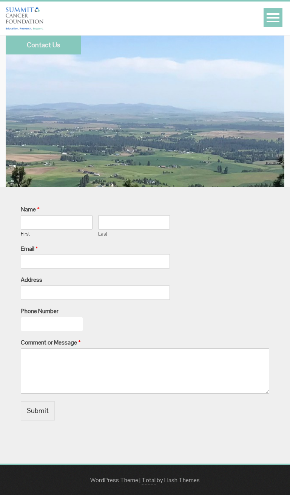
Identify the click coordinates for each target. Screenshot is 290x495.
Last (102, 234)
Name (30, 209)
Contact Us (43, 44)
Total (149, 480)
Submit (38, 410)
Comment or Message (51, 342)
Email (29, 249)
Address (31, 280)
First (25, 234)
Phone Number (40, 311)
